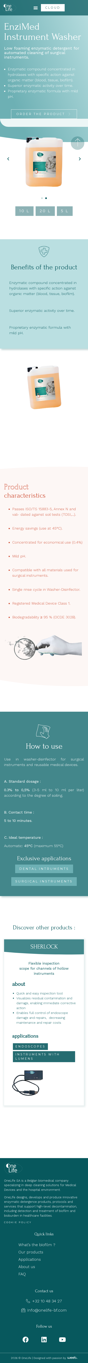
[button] (35, 7)
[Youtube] (62, 1339)
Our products (30, 1252)
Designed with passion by (50, 1358)
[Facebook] (25, 1339)
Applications (29, 1259)
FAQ (22, 1274)
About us (26, 1266)
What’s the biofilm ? (36, 1244)
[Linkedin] (44, 1339)
